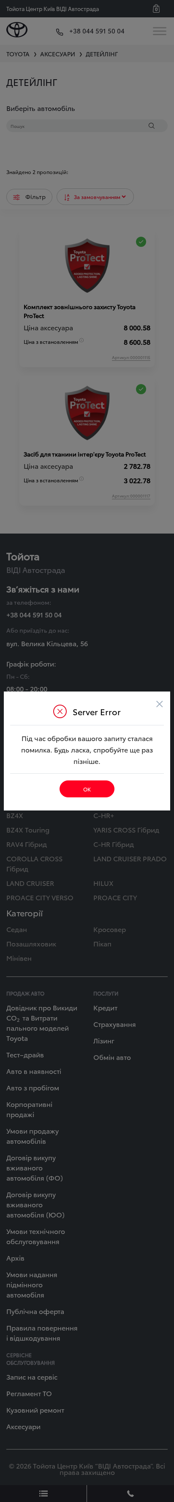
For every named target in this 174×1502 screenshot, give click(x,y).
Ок (87, 789)
